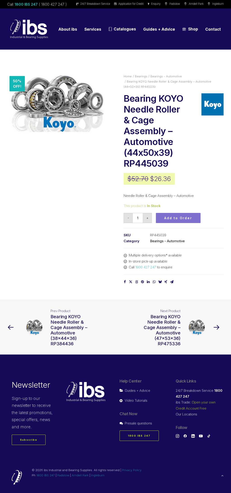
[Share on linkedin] (148, 282)
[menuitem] (94, 3)
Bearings (141, 76)
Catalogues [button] (125, 29)
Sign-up (20, 398)
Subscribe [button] (28, 439)
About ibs (67, 29)
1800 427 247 (145, 267)
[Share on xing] (166, 282)
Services (92, 29)
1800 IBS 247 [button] (139, 435)
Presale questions (138, 423)
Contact (213, 29)
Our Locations (186, 414)
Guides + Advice (159, 29)
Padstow (174, 3)
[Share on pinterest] (142, 282)
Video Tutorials (136, 400)
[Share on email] (171, 282)
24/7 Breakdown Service (95, 3)
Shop (193, 29)
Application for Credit (130, 3)
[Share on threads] (136, 282)
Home (128, 76)
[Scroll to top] (222, 475)
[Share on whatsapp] (154, 282)
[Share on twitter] (130, 282)
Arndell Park (196, 3)
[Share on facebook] (124, 282)
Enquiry (156, 3)
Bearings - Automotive (166, 76)
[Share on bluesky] (160, 282)
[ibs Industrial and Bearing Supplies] (29, 29)
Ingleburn (218, 3)
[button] (57, 103)
